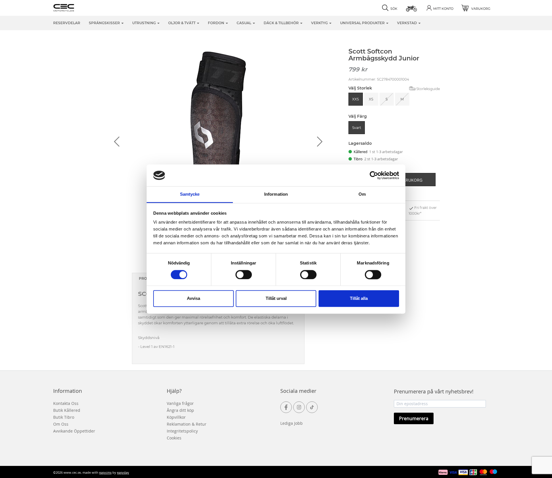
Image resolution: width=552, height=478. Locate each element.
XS (371, 99)
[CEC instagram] (299, 407)
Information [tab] (276, 194)
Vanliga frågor (180, 403)
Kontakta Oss (65, 403)
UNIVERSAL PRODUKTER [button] (363, 23)
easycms (105, 472)
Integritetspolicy (182, 431)
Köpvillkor (176, 417)
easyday (123, 472)
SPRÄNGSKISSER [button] (105, 23)
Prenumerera (413, 418)
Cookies (174, 438)
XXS (355, 99)
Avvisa (193, 298)
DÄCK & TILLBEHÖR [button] (282, 23)
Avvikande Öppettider (74, 431)
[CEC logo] (72, 7)
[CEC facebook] (286, 407)
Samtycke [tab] (190, 194)
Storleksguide (428, 89)
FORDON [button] (216, 23)
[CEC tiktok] (311, 407)
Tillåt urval (276, 298)
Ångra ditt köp (180, 410)
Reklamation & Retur (186, 424)
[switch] (243, 274)
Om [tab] (362, 194)
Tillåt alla (359, 298)
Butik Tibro (63, 417)
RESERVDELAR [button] (66, 23)
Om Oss (60, 424)
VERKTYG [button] (320, 23)
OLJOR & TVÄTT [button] (182, 23)
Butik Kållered (66, 410)
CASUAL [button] (244, 23)
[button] (411, 8)
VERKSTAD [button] (407, 23)
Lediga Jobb (291, 423)
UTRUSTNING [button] (144, 23)
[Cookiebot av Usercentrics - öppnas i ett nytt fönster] (374, 175)
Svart (356, 127)
